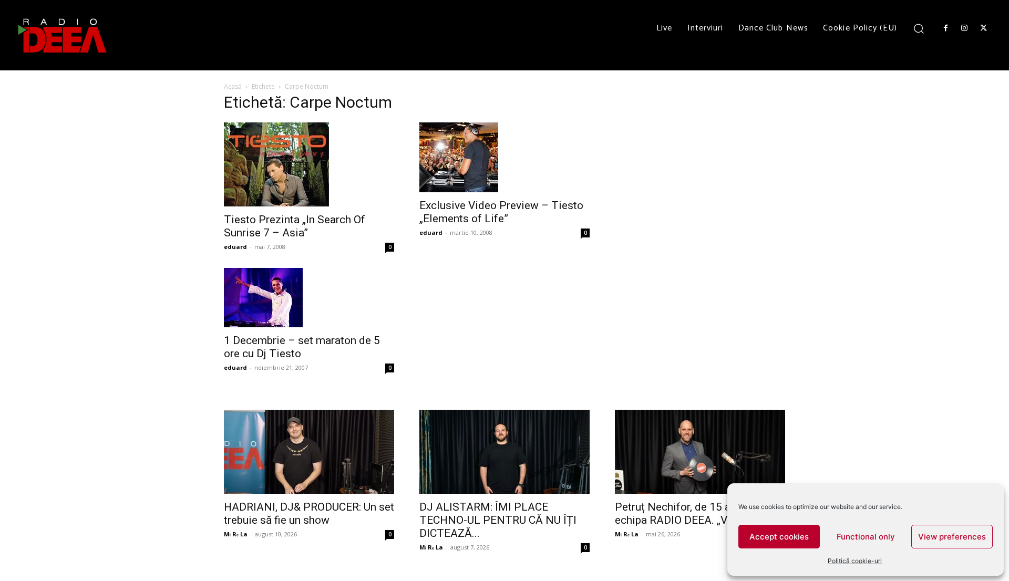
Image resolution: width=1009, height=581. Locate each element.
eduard (235, 247)
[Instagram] (964, 28)
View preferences (952, 537)
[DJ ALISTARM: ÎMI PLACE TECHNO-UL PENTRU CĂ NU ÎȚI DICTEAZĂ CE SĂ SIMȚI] (504, 452)
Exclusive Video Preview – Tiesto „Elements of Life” (501, 212)
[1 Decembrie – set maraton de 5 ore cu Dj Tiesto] (309, 297)
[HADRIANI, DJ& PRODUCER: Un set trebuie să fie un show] (309, 452)
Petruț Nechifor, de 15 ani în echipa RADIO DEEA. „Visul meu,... (697, 513)
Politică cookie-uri (855, 561)
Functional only (866, 537)
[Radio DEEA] (63, 35)
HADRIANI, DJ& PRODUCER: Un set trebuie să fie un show (309, 513)
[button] (918, 28)
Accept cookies (779, 537)
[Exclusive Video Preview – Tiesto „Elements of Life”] (504, 157)
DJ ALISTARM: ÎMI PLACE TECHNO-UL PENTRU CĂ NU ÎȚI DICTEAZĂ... (497, 520)
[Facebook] (945, 28)
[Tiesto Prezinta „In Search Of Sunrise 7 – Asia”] (309, 164)
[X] (983, 28)
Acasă (233, 86)
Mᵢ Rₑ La (236, 534)
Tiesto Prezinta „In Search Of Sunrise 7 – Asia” (294, 226)
